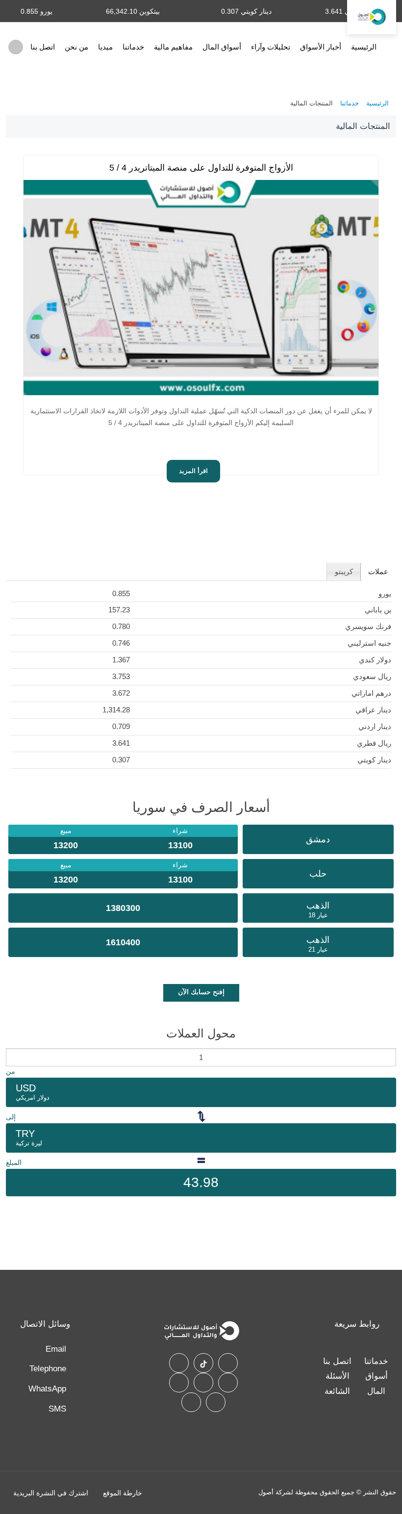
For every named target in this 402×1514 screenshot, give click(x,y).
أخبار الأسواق (320, 47)
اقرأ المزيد (193, 471)
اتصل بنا (42, 47)
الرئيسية (364, 47)
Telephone (47, 1368)
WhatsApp (47, 1388)
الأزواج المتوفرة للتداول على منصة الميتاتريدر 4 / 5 (201, 168)
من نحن (76, 47)
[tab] (378, 571)
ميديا (105, 47)
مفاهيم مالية (173, 47)
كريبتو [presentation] (344, 571)
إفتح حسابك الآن (201, 992)
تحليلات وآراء (270, 47)
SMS (57, 1408)
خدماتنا (133, 47)
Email (56, 1349)
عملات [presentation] (378, 571)
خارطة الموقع (122, 1493)
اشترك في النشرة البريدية (50, 1493)
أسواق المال (221, 47)
